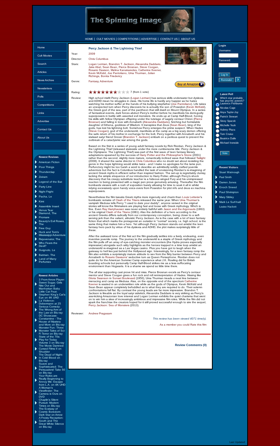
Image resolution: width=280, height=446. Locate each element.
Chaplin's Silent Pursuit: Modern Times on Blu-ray (49, 402)
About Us (43, 137)
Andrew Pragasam (100, 313)
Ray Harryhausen (113, 209)
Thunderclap (47, 171)
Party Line (45, 186)
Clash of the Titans (127, 200)
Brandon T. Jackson (121, 64)
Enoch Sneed (228, 187)
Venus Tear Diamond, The (48, 212)
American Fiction (49, 162)
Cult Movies (44, 55)
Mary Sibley (226, 197)
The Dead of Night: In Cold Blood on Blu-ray (51, 357)
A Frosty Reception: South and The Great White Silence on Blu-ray (51, 422)
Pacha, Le (45, 196)
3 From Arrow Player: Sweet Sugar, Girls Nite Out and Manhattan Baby (52, 284)
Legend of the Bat (50, 181)
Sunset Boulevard (123, 278)
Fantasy (93, 81)
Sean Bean (110, 67)
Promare (44, 217)
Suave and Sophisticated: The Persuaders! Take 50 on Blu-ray (52, 368)
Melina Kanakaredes (124, 70)
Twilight (200, 158)
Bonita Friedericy (111, 76)
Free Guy (45, 228)
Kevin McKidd (97, 73)
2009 (92, 53)
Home (41, 47)
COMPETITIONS (128, 38)
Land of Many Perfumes (47, 260)
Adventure (106, 81)
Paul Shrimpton (229, 192)
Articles (41, 71)
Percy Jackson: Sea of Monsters (109, 305)
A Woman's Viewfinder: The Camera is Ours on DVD (50, 392)
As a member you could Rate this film (183, 324)
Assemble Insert (49, 206)
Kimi (41, 201)
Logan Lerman (98, 64)
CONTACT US (169, 38)
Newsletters (44, 88)
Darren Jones (227, 182)
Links (40, 112)
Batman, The (47, 254)
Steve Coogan (149, 67)
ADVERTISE (149, 38)
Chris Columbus (98, 58)
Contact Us (44, 129)
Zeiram (43, 176)
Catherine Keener (149, 70)
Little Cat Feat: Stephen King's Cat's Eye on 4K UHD (52, 294)
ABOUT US (188, 38)
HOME (89, 38)
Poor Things (46, 167)
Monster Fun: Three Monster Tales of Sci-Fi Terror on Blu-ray (52, 330)
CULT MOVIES (106, 38)
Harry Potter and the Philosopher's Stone (166, 154)
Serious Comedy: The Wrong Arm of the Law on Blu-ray (51, 309)
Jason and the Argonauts (180, 209)
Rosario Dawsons (116, 257)
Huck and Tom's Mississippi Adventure (52, 234)
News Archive (45, 80)
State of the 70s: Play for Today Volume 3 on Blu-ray (51, 339)
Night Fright (46, 191)
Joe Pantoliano (117, 73)
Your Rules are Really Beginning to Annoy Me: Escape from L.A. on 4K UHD (52, 380)
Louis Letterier (191, 197)
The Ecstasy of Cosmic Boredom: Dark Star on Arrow (50, 411)
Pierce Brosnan (128, 67)
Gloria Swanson (99, 278)
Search (41, 63)
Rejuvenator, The (49, 239)
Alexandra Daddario (148, 64)
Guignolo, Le (47, 250)
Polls (40, 96)
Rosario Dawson (99, 70)
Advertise (43, 121)
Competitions (45, 104)
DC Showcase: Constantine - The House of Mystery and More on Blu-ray (52, 320)
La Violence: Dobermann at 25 (50, 302)
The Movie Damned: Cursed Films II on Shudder (51, 348)
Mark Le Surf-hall (230, 201)
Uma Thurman (137, 73)
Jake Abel (95, 67)
